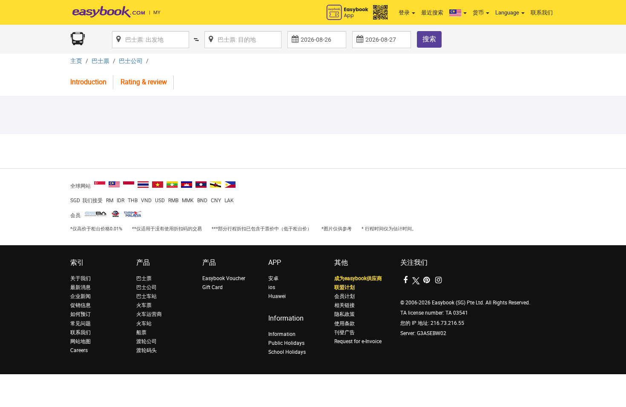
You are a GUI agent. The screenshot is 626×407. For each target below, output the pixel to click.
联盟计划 (344, 287)
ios (271, 287)
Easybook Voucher (223, 278)
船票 (141, 332)
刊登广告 (344, 332)
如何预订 (80, 314)
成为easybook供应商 (358, 278)
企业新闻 (80, 296)
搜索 (429, 39)
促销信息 (80, 305)
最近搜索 (432, 12)
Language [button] (507, 12)
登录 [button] (405, 12)
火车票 (144, 305)
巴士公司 (131, 61)
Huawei (277, 296)
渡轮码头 (146, 350)
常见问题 (80, 324)
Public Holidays (286, 343)
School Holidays (287, 352)
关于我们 (80, 278)
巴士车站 (146, 296)
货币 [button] (479, 12)
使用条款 (344, 324)
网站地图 (80, 341)
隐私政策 (344, 314)
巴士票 (100, 61)
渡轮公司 (146, 341)
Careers (79, 350)
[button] (458, 12)
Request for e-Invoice (358, 341)
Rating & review (144, 82)
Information (282, 334)
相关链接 (344, 305)
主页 (76, 61)
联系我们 (542, 12)
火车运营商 (149, 314)
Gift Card (212, 287)
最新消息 (80, 287)
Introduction (88, 82)
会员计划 (344, 296)
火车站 (144, 324)
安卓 (273, 278)
